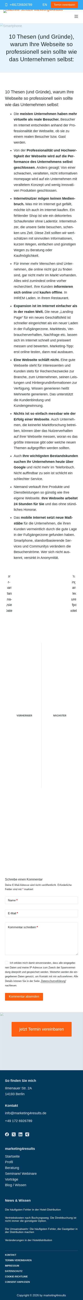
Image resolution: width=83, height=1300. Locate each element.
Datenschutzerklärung (53, 981)
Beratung (12, 1168)
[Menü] (76, 16)
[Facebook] (7, 1134)
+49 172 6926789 (18, 1121)
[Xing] (27, 1134)
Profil (9, 1162)
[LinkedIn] (20, 1134)
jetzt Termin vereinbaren (41, 1029)
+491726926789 (21, 4)
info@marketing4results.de (25, 1113)
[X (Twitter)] (14, 1134)
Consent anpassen (17, 1282)
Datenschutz (13, 1271)
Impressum (12, 1265)
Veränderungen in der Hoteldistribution (28, 1240)
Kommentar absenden (24, 996)
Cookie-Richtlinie (16, 1276)
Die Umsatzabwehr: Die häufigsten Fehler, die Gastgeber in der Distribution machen (41, 1230)
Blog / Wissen (15, 1185)
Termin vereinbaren (64, 4)
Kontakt (10, 1255)
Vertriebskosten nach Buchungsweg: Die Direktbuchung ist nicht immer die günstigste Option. (40, 1219)
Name (13, 900)
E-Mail (13, 913)
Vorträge (11, 1179)
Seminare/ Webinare (21, 1174)
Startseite (12, 1156)
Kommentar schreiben (23, 927)
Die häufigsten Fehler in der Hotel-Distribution (33, 1209)
